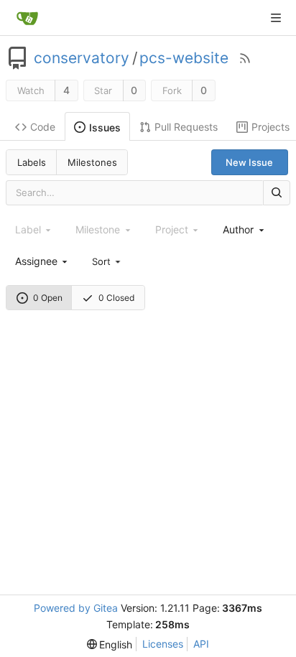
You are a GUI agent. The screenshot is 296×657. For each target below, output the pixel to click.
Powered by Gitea (76, 608)
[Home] (27, 18)
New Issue (249, 162)
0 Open (48, 297)
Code (42, 127)
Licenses (162, 644)
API (201, 644)
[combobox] (244, 229)
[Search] (276, 192)
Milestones (92, 162)
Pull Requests (186, 127)
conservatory (81, 58)
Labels (31, 162)
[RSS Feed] (245, 58)
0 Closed (116, 297)
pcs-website (183, 58)
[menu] (107, 261)
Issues (105, 127)
